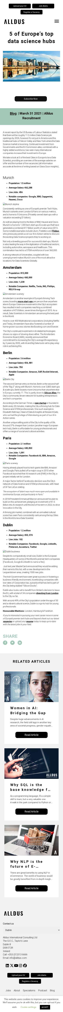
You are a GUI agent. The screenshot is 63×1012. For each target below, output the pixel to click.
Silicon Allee (50, 393)
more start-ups (25, 301)
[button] (31, 98)
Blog (13, 113)
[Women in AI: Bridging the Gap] (31, 686)
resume (29, 621)
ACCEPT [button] (45, 1007)
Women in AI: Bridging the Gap (28, 710)
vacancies (7, 621)
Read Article (32, 734)
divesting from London (47, 593)
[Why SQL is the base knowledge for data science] (31, 763)
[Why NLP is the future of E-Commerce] (31, 840)
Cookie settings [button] (28, 1007)
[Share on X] (12, 643)
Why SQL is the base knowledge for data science (31, 787)
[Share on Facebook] (5, 643)
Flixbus (55, 231)
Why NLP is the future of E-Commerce (26, 864)
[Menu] (56, 21)
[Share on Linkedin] (20, 643)
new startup (40, 403)
